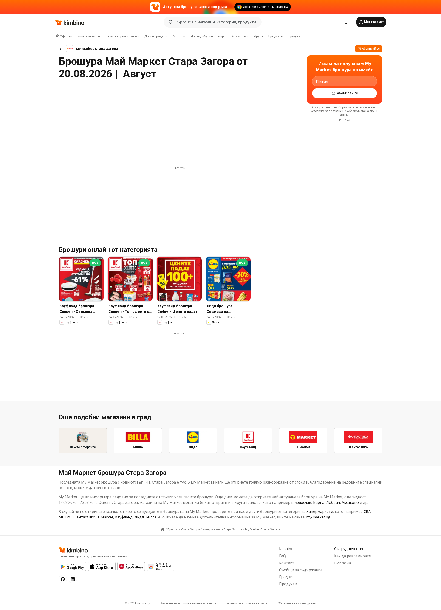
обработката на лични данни (359, 113)
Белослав (302, 502)
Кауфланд (124, 517)
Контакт (286, 562)
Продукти (275, 36)
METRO (65, 517)
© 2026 (137, 603)
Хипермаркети (89, 36)
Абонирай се (371, 48)
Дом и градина (155, 36)
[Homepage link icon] (162, 529)
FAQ (282, 555)
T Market (105, 517)
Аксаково (350, 502)
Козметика (239, 36)
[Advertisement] (179, 202)
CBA (367, 511)
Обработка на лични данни (297, 603)
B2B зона (342, 562)
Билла (151, 517)
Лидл (139, 517)
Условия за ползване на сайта (246, 603)
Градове (295, 36)
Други (258, 36)
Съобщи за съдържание (300, 569)
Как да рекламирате (352, 555)
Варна (318, 502)
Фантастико (84, 517)
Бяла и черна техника (122, 36)
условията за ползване (326, 111)
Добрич (333, 502)
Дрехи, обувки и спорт (208, 36)
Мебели (179, 36)
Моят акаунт (373, 22)
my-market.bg (318, 517)
